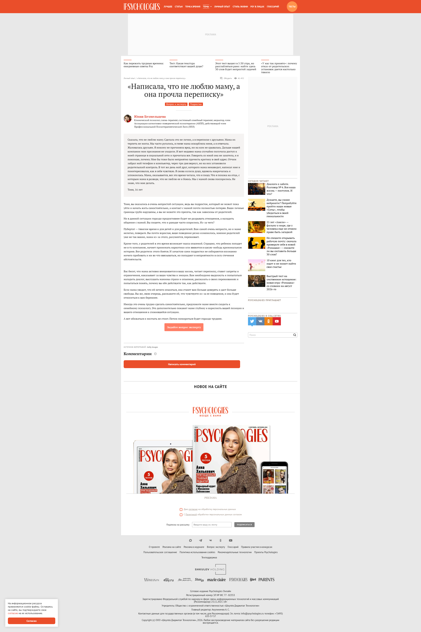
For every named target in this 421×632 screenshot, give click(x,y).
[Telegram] (200, 540)
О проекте (154, 546)
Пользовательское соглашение (160, 552)
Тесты (292, 6)
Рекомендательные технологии (235, 552)
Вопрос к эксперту (176, 104)
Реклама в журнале (194, 546)
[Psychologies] (142, 6)
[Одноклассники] (221, 540)
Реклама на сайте (171, 546)
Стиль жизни (240, 6)
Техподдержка (209, 557)
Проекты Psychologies (266, 552)
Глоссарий (273, 6)
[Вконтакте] (211, 540)
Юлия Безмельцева (150, 116)
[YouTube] (231, 540)
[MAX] (190, 540)
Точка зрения (192, 6)
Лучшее (168, 6)
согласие (193, 509)
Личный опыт (222, 6)
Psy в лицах (257, 6)
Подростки (196, 104)
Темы (206, 6)
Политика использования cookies (197, 552)
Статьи (179, 6)
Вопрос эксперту (216, 546)
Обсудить (228, 78)
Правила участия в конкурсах (256, 546)
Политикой (191, 514)
